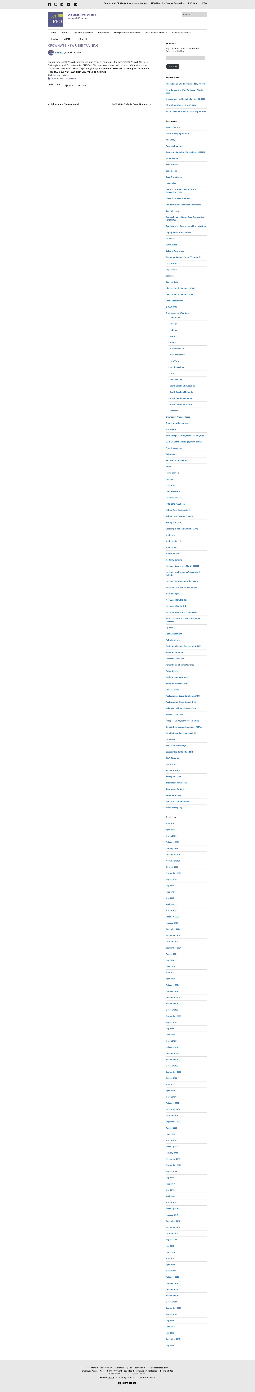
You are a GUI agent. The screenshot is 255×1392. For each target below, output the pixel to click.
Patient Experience (175, 658)
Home (53, 32)
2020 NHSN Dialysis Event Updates (130, 104)
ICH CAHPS (170, 485)
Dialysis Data (172, 282)
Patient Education (174, 652)
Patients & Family (82, 32)
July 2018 (170, 1246)
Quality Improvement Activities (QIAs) (184, 727)
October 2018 (172, 1233)
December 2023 (173, 997)
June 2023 (170, 1034)
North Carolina (177, 367)
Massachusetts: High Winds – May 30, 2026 (185, 99)
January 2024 (172, 991)
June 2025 (170, 892)
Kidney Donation (173, 522)
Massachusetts (177, 348)
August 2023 (171, 1022)
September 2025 (173, 873)
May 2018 (170, 1258)
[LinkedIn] (62, 4)
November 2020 (173, 1109)
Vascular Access (173, 795)
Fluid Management (174, 448)
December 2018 (173, 1221)
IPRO (204, 3)
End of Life (171, 429)
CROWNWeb (71, 78)
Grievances (171, 454)
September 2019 (173, 1165)
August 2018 (171, 1239)
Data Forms (171, 263)
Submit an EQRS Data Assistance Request (126, 3)
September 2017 (173, 1308)
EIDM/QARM (171, 307)
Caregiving (171, 183)
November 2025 (173, 861)
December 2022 (173, 1053)
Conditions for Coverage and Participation (186, 226)
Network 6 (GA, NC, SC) (176, 600)
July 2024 (170, 960)
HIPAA (168, 466)
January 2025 (172, 923)
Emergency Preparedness (178, 417)
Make (111, 1377)
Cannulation (171, 171)
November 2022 (173, 1059)
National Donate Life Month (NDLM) (182, 566)
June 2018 (170, 1252)
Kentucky (174, 336)
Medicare (170, 535)
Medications (172, 547)
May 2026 (170, 823)
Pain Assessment (174, 634)
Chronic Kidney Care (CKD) (178, 198)
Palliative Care (173, 640)
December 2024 (173, 929)
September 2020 (173, 1121)
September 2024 (173, 948)
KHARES (54, 38)
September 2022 (173, 1072)
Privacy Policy (120, 1370)
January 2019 (172, 1215)
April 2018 (170, 1264)
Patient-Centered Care (176, 683)
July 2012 (170, 1345)
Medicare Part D (173, 541)
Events (67, 38)
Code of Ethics (172, 211)
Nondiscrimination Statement (143, 1370)
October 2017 (172, 1302)
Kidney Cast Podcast (182, 32)
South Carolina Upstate (181, 404)
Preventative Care (174, 714)
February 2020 (172, 1146)
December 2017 (173, 1289)
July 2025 (170, 885)
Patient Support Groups (177, 677)
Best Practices (173, 164)
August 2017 (171, 1314)
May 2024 (170, 972)
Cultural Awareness (175, 251)
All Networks (57, 78)
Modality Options (174, 560)
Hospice (169, 479)
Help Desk (82, 38)
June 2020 (170, 1134)
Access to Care (173, 127)
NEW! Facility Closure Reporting (168, 3)
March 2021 (171, 1097)
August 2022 (171, 1078)
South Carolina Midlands (181, 392)
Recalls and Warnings (176, 745)
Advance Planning (174, 146)
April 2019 (170, 1196)
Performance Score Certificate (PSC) (183, 696)
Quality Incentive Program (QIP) (181, 733)
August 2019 (171, 1171)
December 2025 (173, 854)
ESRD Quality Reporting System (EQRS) (184, 442)
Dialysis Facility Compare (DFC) (180, 288)
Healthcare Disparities (176, 460)
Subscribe (173, 66)
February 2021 (172, 1103)
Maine (173, 342)
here (55, 75)
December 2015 (173, 1339)
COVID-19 (170, 238)
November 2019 (173, 1159)
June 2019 (170, 1184)
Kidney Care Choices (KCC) (178, 510)
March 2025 (171, 910)
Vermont (174, 410)
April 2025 (170, 904)
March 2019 (171, 1202)
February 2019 (172, 1208)
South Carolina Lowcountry (182, 386)
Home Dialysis (172, 473)
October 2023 (172, 1010)
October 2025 (172, 867)
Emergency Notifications (177, 313)
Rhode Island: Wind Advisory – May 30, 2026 (186, 84)
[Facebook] (50, 4)
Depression (171, 269)
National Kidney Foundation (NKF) (182, 581)
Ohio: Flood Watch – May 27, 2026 (181, 105)
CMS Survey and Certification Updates (183, 204)
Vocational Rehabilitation (178, 801)
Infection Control (174, 497)
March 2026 (171, 836)
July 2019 (170, 1177)
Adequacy (170, 140)
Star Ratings (172, 764)
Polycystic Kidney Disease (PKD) (181, 708)
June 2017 (170, 1326)
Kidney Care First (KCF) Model (179, 516)
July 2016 (170, 1333)
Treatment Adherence (176, 783)
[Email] (75, 4)
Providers (102, 32)
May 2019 (170, 1190)
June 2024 (170, 966)
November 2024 (173, 935)
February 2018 (172, 1277)
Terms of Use (166, 1370)
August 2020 (171, 1128)
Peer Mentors (172, 689)
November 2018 (173, 1227)
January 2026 (172, 848)
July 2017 (170, 1320)
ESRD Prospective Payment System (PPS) (185, 435)
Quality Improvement (155, 32)
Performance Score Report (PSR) (181, 702)
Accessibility (106, 1370)
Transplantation (173, 776)
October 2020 (172, 1115)
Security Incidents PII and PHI (179, 752)
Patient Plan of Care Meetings (180, 665)
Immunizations (173, 491)
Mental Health (172, 553)
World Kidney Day (174, 807)
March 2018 (171, 1270)
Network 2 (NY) (173, 593)
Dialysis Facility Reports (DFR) (180, 294)
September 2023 (173, 1016)
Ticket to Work (173, 770)
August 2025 (171, 879)
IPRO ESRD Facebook (175, 504)
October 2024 (172, 941)
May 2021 (170, 1084)
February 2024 (172, 985)
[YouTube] (68, 4)
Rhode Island (176, 379)
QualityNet (171, 739)
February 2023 (172, 1047)
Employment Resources (177, 423)
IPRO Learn (193, 3)
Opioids (169, 627)
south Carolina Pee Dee (181, 398)
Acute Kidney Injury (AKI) (177, 133)
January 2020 (172, 1153)
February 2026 (172, 842)
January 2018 (172, 1283)
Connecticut (175, 317)
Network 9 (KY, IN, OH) (176, 606)
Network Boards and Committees (181, 612)
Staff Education (173, 758)
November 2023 (173, 1003)
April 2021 (170, 1090)
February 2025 (172, 917)
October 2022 (172, 1066)
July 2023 (170, 1028)
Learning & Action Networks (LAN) (182, 529)
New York (174, 361)
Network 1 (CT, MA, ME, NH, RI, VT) (181, 587)
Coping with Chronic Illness (178, 232)
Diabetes (170, 276)
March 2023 (171, 1041)
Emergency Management (126, 32)
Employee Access (90, 1370)
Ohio (172, 373)
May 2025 (170, 898)
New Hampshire (177, 355)
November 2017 (173, 1295)
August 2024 (171, 954)
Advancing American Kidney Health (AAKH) (185, 152)
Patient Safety (173, 671)
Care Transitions (174, 177)
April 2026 (170, 830)
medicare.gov (160, 1367)
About (64, 32)
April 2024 (170, 979)
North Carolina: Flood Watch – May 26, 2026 (186, 111)
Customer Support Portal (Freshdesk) (183, 257)
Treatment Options (175, 789)
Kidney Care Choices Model (64, 104)
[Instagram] (55, 4)
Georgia (173, 323)
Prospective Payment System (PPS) (182, 721)
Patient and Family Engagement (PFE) (183, 646)
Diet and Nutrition (174, 300)
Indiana (173, 330)
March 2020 (171, 1140)
